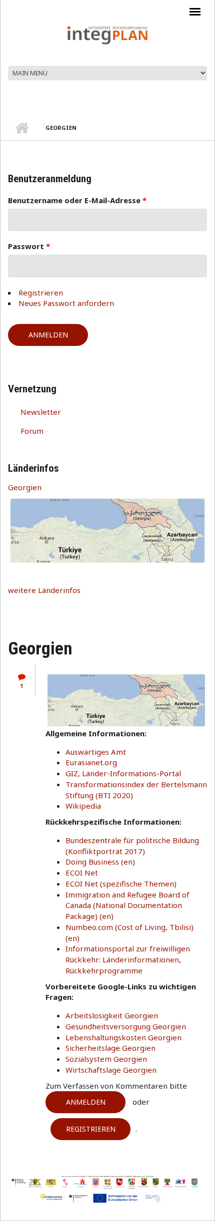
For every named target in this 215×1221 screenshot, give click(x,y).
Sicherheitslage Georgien (111, 1048)
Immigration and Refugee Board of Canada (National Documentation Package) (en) (128, 905)
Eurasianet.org (91, 762)
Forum (32, 431)
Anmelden (86, 1102)
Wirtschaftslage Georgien (111, 1070)
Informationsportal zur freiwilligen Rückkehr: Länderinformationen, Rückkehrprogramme (128, 959)
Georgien (25, 487)
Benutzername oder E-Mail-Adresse (77, 200)
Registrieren (40, 293)
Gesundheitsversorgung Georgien (126, 1026)
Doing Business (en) (100, 862)
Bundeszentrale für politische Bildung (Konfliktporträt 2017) (132, 845)
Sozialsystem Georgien (106, 1059)
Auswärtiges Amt (96, 752)
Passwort (29, 246)
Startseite (22, 127)
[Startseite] (108, 34)
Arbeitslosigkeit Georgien (112, 1015)
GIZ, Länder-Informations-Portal (123, 773)
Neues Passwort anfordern (66, 303)
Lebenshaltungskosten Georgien (124, 1037)
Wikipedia (83, 806)
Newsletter (40, 412)
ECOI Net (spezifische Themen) (121, 884)
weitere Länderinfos (44, 590)
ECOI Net (82, 873)
